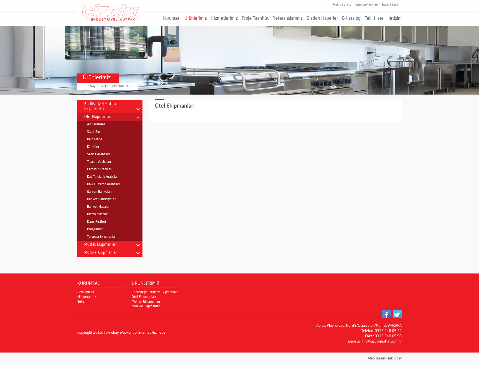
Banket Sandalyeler (101, 199)
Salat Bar (93, 132)
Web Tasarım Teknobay (385, 358)
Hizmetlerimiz (224, 18)
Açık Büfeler (96, 124)
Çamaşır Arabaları (99, 169)
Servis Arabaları (98, 154)
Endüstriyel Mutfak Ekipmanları (100, 106)
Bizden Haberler (322, 18)
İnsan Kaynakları (365, 4)
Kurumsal (171, 18)
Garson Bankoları (99, 192)
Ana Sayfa (341, 4)
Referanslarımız (287, 18)
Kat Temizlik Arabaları (103, 177)
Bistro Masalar (97, 214)
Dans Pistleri (96, 222)
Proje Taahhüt (255, 18)
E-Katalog (351, 18)
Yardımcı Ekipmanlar (101, 237)
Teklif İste (374, 18)
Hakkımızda (85, 292)
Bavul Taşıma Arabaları (103, 184)
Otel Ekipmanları (117, 86)
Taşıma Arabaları (99, 162)
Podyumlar (95, 229)
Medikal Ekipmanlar (100, 253)
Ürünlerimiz (195, 18)
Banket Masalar (98, 207)
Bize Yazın (390, 4)
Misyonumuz (86, 297)
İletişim (395, 18)
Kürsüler (93, 147)
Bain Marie (94, 139)
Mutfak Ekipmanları (100, 245)
